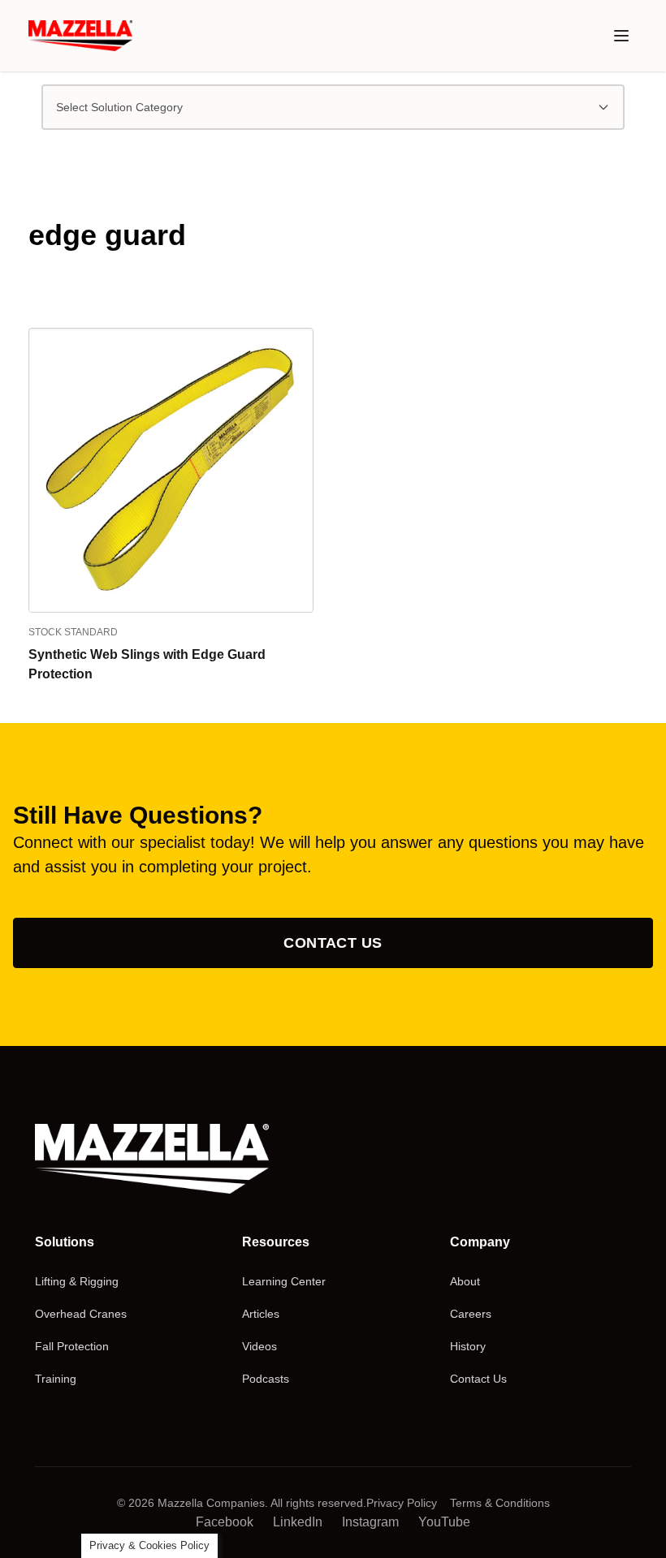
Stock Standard (73, 632)
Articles (260, 1313)
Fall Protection (72, 1346)
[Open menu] (621, 35)
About (465, 1281)
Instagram (370, 1522)
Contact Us (333, 943)
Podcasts (265, 1378)
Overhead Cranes (81, 1313)
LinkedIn (297, 1522)
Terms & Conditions (500, 1502)
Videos (259, 1346)
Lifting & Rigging (77, 1281)
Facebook (224, 1522)
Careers (470, 1313)
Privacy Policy (401, 1502)
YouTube (444, 1522)
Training (55, 1378)
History (468, 1346)
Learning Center (284, 1281)
